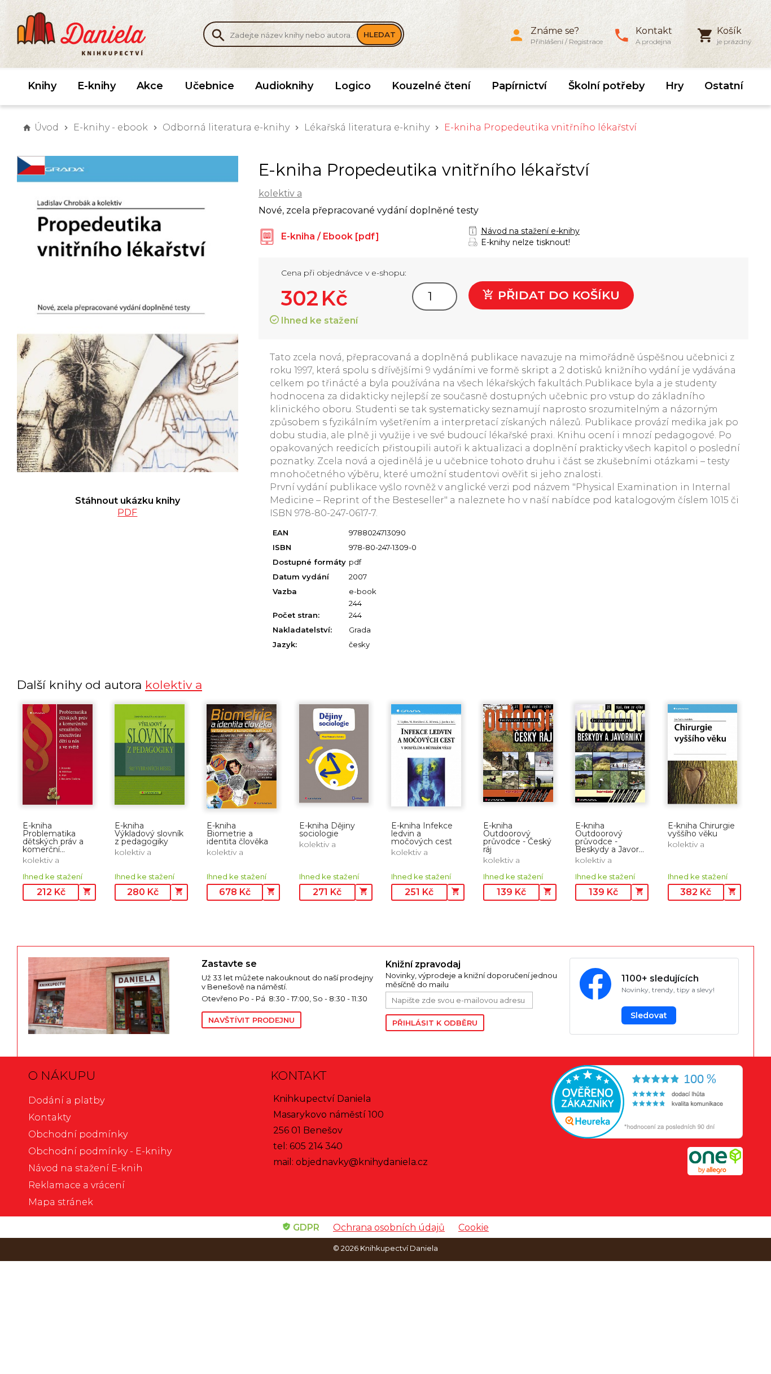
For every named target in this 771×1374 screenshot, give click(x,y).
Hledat (379, 34)
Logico (353, 86)
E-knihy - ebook (110, 127)
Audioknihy (284, 86)
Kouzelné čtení (431, 86)
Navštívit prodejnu (251, 1019)
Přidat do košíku (557, 295)
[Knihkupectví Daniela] (87, 33)
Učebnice (209, 86)
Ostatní (723, 86)
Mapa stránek (60, 1202)
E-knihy (96, 86)
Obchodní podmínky (78, 1134)
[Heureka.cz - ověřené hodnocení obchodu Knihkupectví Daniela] (627, 1103)
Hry (674, 86)
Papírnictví (519, 86)
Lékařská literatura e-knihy (367, 127)
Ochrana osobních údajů (389, 1227)
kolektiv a (280, 193)
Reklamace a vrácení (76, 1185)
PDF (127, 512)
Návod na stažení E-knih (85, 1168)
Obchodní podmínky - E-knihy (100, 1151)
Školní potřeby (606, 86)
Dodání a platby (66, 1100)
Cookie (473, 1227)
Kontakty (49, 1117)
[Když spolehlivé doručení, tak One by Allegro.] (715, 1172)
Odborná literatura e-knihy (226, 127)
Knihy (42, 86)
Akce (150, 86)
